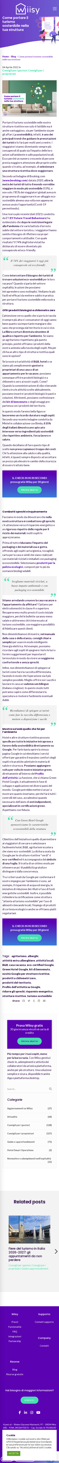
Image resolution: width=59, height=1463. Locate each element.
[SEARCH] (50, 1089)
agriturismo (19, 956)
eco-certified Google (40, 965)
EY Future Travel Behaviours (28, 218)
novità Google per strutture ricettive (25, 973)
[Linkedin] (39, 1000)
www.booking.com (15, 180)
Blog (13, 56)
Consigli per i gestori (14, 70)
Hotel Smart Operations (29, 1150)
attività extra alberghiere (18, 960)
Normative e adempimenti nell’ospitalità (29, 1159)
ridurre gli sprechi (13, 991)
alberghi (33, 956)
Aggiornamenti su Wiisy (29, 1108)
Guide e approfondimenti (29, 1141)
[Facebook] (23, 1000)
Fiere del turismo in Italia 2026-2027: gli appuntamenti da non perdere (27, 1254)
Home (5, 56)
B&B (5, 965)
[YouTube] (38, 1412)
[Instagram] (31, 1412)
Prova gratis (29, 490)
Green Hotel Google (15, 969)
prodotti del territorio (16, 982)
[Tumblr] (34, 1000)
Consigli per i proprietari (29, 1133)
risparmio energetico (39, 991)
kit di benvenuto (16, 401)
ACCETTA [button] (13, 1453)
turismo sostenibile (39, 996)
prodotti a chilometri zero (19, 978)
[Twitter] (28, 1000)
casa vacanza (17, 965)
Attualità (29, 1116)
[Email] (44, 1000)
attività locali (44, 960)
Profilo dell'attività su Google (21, 987)
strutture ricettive (14, 996)
